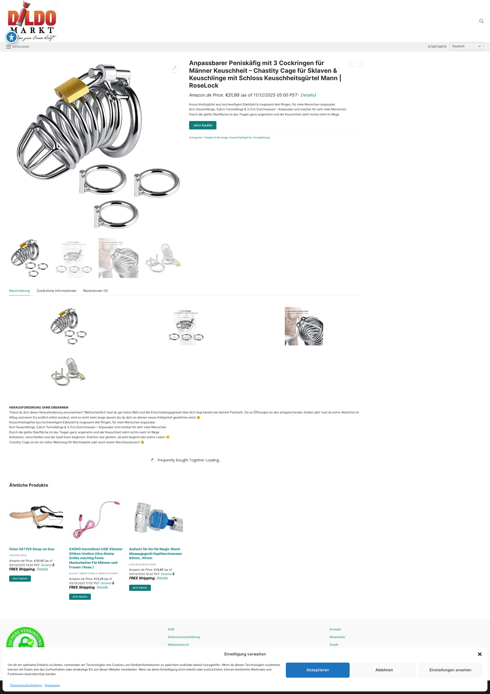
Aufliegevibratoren (142, 564)
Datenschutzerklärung (26, 685)
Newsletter (337, 637)
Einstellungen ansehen (450, 669)
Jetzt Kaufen (20, 578)
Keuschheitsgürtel (240, 137)
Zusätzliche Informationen (56, 291)
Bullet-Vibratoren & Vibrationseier (93, 573)
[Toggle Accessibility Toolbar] (11, 37)
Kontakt (335, 629)
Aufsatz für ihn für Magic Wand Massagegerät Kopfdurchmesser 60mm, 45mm (155, 553)
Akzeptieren (318, 669)
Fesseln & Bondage (216, 137)
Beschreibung (19, 291)
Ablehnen (384, 669)
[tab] (19, 291)
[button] (479, 654)
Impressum (52, 685)
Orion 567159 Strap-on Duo (31, 549)
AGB (171, 629)
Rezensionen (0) (95, 291)
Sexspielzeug (261, 137)
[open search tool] (481, 21)
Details (307, 95)
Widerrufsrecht (178, 645)
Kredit (334, 645)
